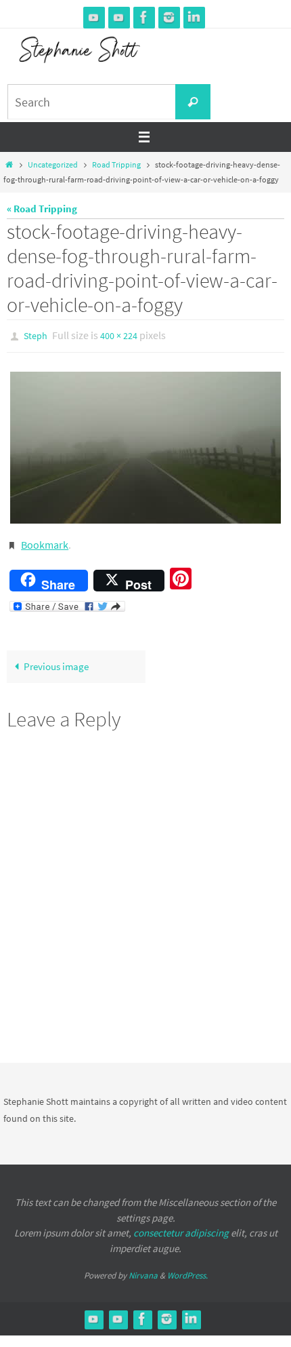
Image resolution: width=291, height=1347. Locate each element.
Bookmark (44, 540)
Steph (35, 335)
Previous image (56, 660)
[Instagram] (169, 17)
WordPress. (187, 1269)
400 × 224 (118, 335)
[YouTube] (94, 17)
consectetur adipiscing (181, 1226)
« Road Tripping (42, 208)
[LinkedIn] (194, 17)
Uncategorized (53, 164)
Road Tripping (116, 164)
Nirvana (143, 1269)
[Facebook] (144, 17)
